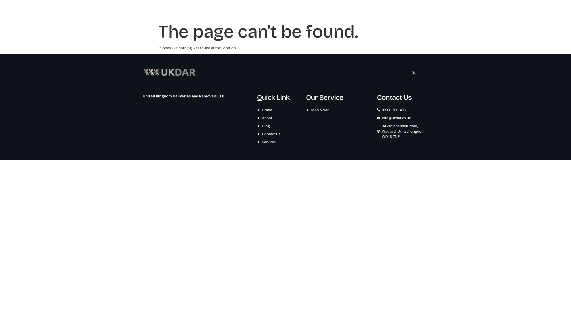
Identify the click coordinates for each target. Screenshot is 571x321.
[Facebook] (404, 73)
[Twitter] (414, 73)
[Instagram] (423, 73)
